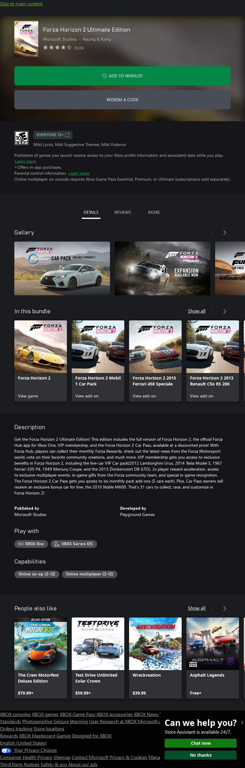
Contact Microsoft (90, 757)
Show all (197, 311)
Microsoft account (156, 721)
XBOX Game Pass (77, 714)
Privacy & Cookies (128, 757)
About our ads (82, 764)
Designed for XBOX (91, 735)
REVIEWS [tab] (122, 212)
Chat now (201, 743)
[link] (40, 361)
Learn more (25, 161)
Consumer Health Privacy (26, 757)
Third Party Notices (19, 764)
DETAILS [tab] (91, 212)
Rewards (9, 735)
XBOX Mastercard (37, 735)
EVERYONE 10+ (50, 135)
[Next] (225, 232)
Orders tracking (16, 728)
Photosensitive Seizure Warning (55, 721)
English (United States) (23, 743)
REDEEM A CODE (122, 99)
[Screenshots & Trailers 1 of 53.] (62, 268)
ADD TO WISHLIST (126, 76)
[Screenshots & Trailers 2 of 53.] (162, 268)
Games (63, 735)
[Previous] (213, 232)
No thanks (201, 755)
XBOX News (146, 714)
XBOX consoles (15, 714)
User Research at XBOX (113, 721)
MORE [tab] (154, 212)
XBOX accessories (115, 714)
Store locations (48, 728)
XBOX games (45, 714)
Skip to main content (21, 3)
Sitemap (62, 757)
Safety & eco (54, 764)
